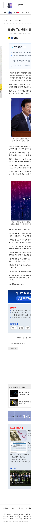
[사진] (18, 435)
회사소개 (5, 508)
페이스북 (12, 38)
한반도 (21, 328)
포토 (23, 12)
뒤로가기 (13, 348)
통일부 (14, 328)
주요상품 (13, 508)
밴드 (17, 38)
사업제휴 (21, 508)
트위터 (15, 38)
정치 (27, 12)
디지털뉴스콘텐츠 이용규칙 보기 (19, 344)
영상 (15, 12)
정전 (27, 328)
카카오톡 (9, 38)
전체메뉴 (5, 12)
